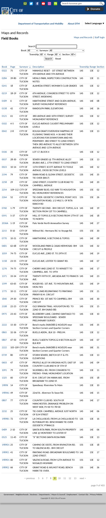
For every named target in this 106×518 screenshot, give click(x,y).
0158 (4, 108)
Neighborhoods (22, 495)
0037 (4, 159)
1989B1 (5, 419)
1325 (4, 378)
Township (34, 54)
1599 (4, 284)
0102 (4, 124)
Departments (44, 495)
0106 (4, 152)
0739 (4, 355)
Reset (58, 59)
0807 (4, 340)
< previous (29, 478)
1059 (4, 253)
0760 (4, 208)
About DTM (74, 24)
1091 (4, 370)
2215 (4, 231)
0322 (4, 71)
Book (23, 50)
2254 (4, 190)
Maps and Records (14, 33)
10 (59, 478)
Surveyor (43, 50)
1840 (4, 299)
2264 (4, 197)
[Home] (13, 12)
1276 (4, 269)
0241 (4, 86)
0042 (4, 131)
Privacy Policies (96, 495)
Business (33, 495)
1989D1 (6, 445)
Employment (72, 495)
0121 (4, 116)
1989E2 (5, 467)
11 (64, 478)
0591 (4, 216)
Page (12, 67)
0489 (4, 430)
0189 (4, 101)
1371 (4, 276)
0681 (4, 246)
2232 (4, 411)
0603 (4, 363)
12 (70, 478)
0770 (4, 238)
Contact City (83, 495)
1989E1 (5, 452)
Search (31, 46)
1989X (5, 385)
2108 (4, 306)
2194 (4, 175)
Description (38, 67)
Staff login (100, 37)
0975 (4, 314)
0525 (4, 437)
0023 (4, 167)
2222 (4, 325)
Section (66, 54)
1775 (4, 291)
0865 (4, 332)
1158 (4, 261)
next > (83, 478)
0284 (4, 78)
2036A (5, 223)
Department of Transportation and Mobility (40, 24)
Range (50, 54)
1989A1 (5, 393)
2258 (4, 182)
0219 (4, 93)
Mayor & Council (58, 495)
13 (75, 478)
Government (9, 495)
